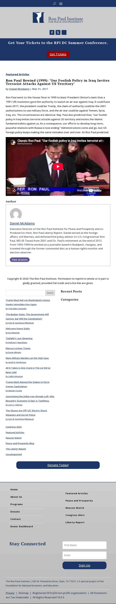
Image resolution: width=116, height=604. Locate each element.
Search (50, 292)
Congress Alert (14, 426)
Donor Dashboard (21, 526)
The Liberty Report (16, 448)
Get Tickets (58, 54)
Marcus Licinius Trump (18, 348)
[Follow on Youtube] (64, 32)
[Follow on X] (58, 32)
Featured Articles (17, 74)
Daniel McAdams (19, 89)
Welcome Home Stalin (18, 328)
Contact (15, 518)
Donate (15, 511)
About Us (16, 496)
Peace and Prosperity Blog (20, 443)
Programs (16, 504)
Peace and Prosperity (79, 500)
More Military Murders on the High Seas (27, 358)
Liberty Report (75, 522)
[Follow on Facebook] (52, 32)
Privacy (10, 593)
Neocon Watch (14, 437)
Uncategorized (14, 454)
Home (14, 489)
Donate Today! (58, 465)
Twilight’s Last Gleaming (19, 338)
